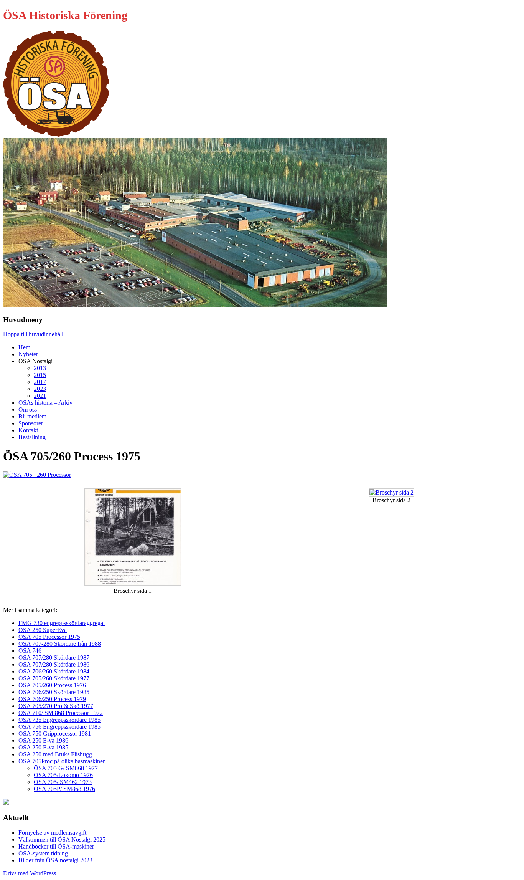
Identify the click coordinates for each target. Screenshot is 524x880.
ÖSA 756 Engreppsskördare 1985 (59, 726)
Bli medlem (32, 416)
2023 (40, 388)
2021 (40, 395)
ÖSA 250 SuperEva (42, 630)
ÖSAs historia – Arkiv (45, 402)
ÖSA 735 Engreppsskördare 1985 (59, 719)
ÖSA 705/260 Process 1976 (52, 685)
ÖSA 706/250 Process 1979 (52, 699)
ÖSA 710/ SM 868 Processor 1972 (60, 713)
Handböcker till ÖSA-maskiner (56, 846)
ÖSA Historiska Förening (65, 15)
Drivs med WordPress (29, 873)
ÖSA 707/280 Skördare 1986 (53, 664)
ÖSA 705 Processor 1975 (49, 637)
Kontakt (28, 430)
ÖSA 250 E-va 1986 (43, 740)
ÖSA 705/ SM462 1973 (63, 782)
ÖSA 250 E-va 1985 (43, 747)
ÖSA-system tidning (43, 853)
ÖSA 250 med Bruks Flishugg (55, 754)
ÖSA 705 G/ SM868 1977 (66, 768)
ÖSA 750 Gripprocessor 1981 (54, 733)
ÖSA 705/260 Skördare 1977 (53, 678)
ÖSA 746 (29, 650)
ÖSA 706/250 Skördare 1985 (53, 692)
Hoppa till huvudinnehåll (33, 334)
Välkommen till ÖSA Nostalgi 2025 (61, 839)
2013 (40, 368)
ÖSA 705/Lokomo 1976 (63, 775)
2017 (40, 382)
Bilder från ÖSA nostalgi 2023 (55, 860)
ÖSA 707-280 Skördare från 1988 (59, 643)
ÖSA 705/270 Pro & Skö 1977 (55, 706)
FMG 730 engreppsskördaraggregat (61, 623)
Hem (24, 347)
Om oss (27, 409)
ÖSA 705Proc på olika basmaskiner (61, 761)
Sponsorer (30, 423)
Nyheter (28, 354)
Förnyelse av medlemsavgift (52, 832)
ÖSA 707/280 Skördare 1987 (53, 657)
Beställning (32, 437)
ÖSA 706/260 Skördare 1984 (53, 671)
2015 (40, 375)
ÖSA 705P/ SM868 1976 (64, 789)
